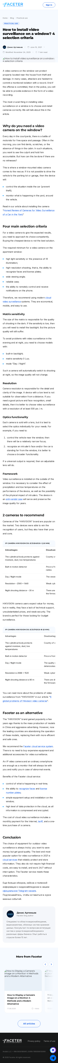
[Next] (51, 964)
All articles (29, 1023)
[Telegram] (53, 1058)
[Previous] (45, 964)
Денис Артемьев (15, 47)
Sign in (49, 5)
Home (5, 18)
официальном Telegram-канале (19, 890)
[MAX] (53, 1050)
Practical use (22, 18)
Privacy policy (34, 1041)
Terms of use (49, 1041)
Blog (12, 18)
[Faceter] (13, 5)
